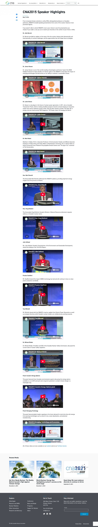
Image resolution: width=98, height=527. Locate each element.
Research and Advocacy (15, 510)
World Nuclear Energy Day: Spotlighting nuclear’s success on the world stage (48, 482)
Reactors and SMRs (14, 503)
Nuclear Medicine (13, 506)
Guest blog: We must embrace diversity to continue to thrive (74, 481)
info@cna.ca (46, 510)
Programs (30, 506)
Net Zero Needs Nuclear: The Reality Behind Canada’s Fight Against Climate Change (21, 482)
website (49, 446)
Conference (30, 501)
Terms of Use (86, 523)
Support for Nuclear (32, 508)
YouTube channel (61, 446)
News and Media (31, 503)
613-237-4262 (49, 508)
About (28, 510)
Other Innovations (14, 508)
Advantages (12, 501)
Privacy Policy (78, 523)
